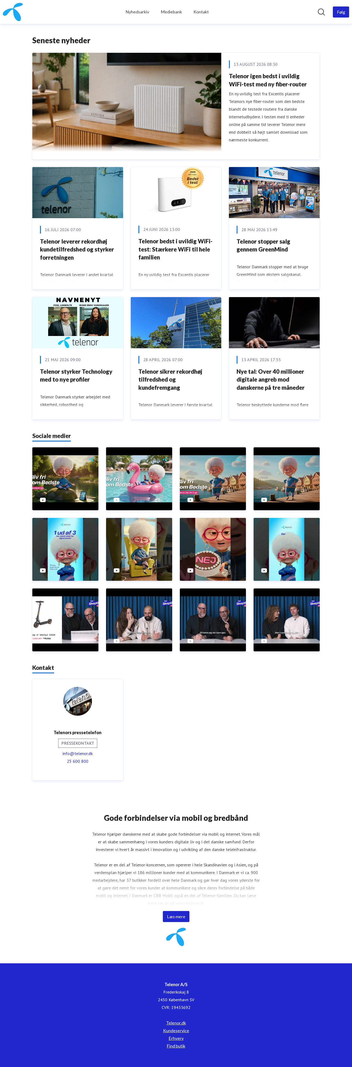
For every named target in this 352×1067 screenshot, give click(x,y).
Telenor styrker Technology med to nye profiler (76, 375)
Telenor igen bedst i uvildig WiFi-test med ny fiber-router (268, 80)
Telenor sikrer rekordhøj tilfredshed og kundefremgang (170, 379)
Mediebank (171, 11)
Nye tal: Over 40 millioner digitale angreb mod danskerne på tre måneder (271, 379)
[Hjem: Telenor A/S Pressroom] (13, 12)
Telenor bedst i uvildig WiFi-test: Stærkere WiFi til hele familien (175, 249)
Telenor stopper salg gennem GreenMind (263, 245)
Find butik (176, 1046)
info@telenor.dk (77, 753)
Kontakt (201, 11)
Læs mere (176, 916)
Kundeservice (176, 1030)
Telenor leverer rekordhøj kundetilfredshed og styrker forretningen (77, 249)
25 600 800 (77, 761)
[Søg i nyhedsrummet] (321, 12)
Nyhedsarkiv (137, 11)
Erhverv (176, 1038)
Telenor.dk (176, 1022)
